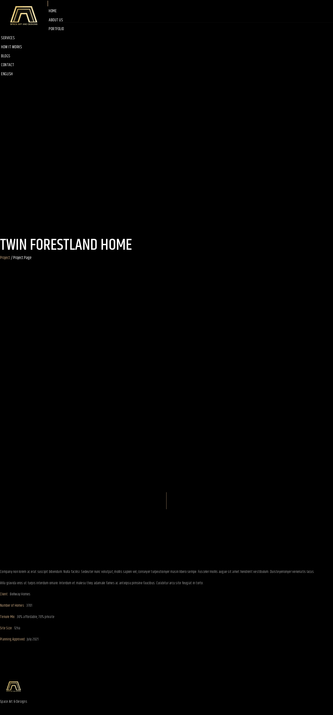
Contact (7, 65)
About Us (56, 20)
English (7, 74)
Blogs (5, 56)
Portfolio (56, 29)
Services (8, 38)
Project (5, 258)
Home (53, 11)
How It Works (11, 47)
